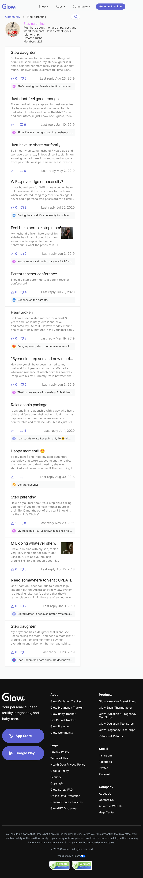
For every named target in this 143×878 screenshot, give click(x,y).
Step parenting (36, 16)
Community (12, 16)
